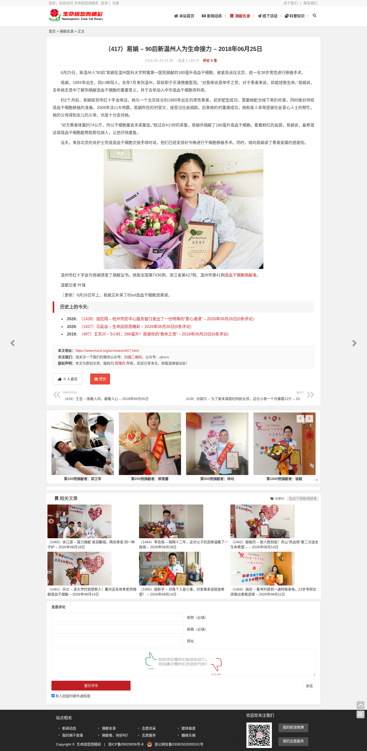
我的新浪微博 (293, 727)
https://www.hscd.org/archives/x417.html (107, 350)
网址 (190, 641)
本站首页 (186, 16)
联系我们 (311, 3)
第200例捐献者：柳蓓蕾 (105, 479)
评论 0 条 (210, 60)
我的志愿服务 (293, 741)
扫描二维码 (133, 357)
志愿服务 (149, 735)
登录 (104, 3)
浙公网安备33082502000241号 (179, 744)
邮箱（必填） (197, 629)
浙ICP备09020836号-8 (126, 744)
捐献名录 (242, 16)
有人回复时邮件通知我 (72, 696)
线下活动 (269, 16)
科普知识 (297, 16)
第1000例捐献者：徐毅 (240, 479)
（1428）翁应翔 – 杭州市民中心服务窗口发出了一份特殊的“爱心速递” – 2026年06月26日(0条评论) (166, 319)
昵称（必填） (197, 618)
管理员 (120, 363)
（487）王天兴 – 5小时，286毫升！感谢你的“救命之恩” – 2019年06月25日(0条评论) (153, 334)
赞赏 (102, 379)
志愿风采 (149, 728)
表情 (309, 686)
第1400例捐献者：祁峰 (308, 479)
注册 (115, 3)
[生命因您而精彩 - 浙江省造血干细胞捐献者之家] (76, 19)
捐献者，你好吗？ (116, 735)
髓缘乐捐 (188, 735)
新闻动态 (214, 16)
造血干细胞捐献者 (241, 275)
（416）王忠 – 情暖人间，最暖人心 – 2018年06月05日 (106, 396)
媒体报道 (188, 728)
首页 (52, 31)
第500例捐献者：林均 (173, 479)
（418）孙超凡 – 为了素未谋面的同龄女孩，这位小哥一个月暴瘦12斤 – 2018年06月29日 (253, 396)
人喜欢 (70, 379)
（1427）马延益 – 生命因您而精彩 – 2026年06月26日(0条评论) (135, 326)
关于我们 (291, 3)
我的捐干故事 (72, 735)
